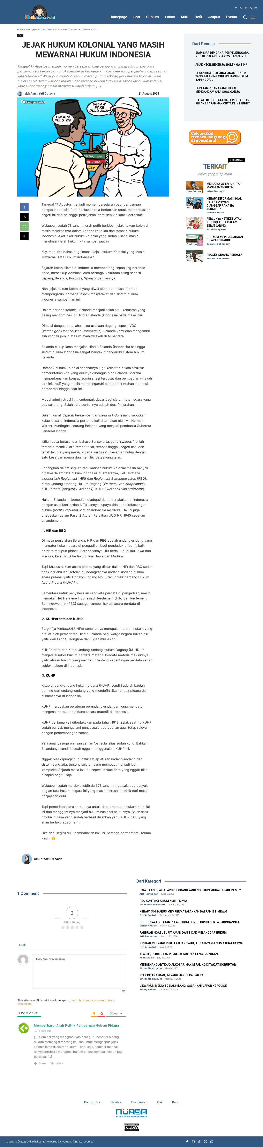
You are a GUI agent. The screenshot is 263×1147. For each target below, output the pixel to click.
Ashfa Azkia (147, 957)
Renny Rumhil (148, 989)
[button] (245, 17)
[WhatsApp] (255, 8)
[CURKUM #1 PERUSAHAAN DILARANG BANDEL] (194, 240)
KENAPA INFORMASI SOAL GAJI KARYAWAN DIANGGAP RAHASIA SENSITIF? (224, 204)
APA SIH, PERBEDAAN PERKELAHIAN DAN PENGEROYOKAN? (179, 954)
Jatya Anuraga (215, 190)
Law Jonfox (194, 191)
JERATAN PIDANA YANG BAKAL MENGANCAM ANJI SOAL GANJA (217, 90)
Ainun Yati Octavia (43, 94)
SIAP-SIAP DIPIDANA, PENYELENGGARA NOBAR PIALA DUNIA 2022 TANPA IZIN (222, 54)
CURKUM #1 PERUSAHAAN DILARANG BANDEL (224, 239)
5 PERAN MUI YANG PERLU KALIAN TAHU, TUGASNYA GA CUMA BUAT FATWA (191, 943)
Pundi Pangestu (216, 229)
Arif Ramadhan (149, 893)
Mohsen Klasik (215, 212)
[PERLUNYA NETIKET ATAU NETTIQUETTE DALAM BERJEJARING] (194, 223)
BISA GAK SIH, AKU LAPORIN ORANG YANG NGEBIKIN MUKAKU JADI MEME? (190, 890)
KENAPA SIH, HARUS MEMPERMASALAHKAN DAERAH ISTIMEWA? (183, 911)
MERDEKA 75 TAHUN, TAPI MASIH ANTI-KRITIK (224, 186)
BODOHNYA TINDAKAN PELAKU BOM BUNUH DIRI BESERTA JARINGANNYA (189, 922)
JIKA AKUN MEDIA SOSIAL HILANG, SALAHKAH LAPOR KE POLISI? (183, 986)
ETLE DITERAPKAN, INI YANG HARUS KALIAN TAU (172, 975)
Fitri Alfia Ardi (148, 915)
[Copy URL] (24, 236)
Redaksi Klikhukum (218, 243)
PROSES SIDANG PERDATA (224, 255)
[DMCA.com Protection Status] (131, 1130)
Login (22, 944)
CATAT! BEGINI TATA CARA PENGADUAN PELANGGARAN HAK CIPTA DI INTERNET (222, 102)
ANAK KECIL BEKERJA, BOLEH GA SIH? (221, 65)
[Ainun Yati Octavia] (20, 93)
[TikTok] (245, 8)
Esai (28, 29)
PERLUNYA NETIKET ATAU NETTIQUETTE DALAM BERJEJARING (224, 222)
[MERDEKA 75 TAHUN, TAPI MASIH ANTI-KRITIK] (194, 187)
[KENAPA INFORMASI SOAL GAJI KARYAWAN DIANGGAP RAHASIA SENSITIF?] (194, 203)
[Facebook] (235, 8)
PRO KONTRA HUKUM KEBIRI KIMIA (163, 901)
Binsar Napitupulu (151, 968)
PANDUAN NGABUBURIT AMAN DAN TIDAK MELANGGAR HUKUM (183, 933)
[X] (250, 8)
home (20, 29)
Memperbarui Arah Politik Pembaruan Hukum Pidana (76, 1025)
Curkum (192, 244)
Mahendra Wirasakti (152, 904)
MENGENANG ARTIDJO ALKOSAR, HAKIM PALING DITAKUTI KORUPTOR (188, 965)
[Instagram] (240, 8)
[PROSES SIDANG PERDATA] (194, 256)
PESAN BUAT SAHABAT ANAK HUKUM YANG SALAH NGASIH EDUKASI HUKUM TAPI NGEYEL (221, 76)
